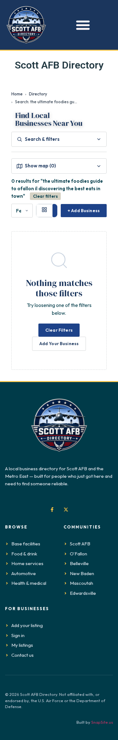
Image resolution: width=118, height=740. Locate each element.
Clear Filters (59, 330)
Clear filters (45, 196)
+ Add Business (84, 210)
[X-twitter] (66, 509)
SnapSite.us (102, 722)
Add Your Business (59, 343)
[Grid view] (44, 210)
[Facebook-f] (52, 509)
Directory (38, 93)
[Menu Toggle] (81, 25)
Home (17, 93)
